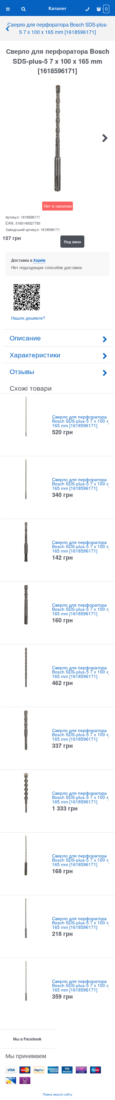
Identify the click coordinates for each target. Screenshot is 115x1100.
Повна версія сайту (57, 1094)
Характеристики (35, 354)
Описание (25, 337)
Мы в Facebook (27, 1039)
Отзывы (22, 371)
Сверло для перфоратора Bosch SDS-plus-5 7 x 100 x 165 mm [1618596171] (57, 28)
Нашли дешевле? (28, 318)
